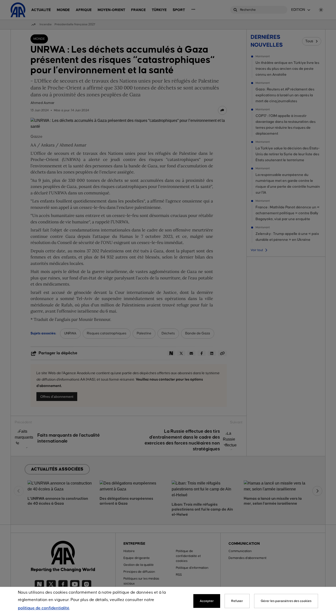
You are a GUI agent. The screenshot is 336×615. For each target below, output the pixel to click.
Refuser (237, 601)
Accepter (207, 601)
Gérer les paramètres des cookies (286, 601)
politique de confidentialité (43, 608)
